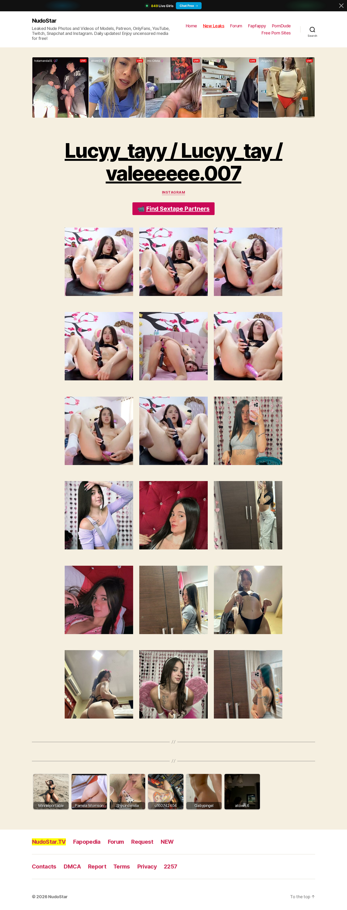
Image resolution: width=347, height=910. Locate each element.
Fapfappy (257, 25)
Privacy (147, 866)
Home (191, 25)
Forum (236, 25)
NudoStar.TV (49, 841)
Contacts (44, 866)
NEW (167, 841)
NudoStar (44, 20)
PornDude (281, 25)
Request (142, 841)
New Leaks (213, 25)
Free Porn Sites (276, 32)
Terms (121, 866)
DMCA (72, 866)
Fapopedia (87, 841)
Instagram (173, 192)
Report (97, 866)
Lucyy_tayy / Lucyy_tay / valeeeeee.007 (173, 162)
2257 (170, 866)
